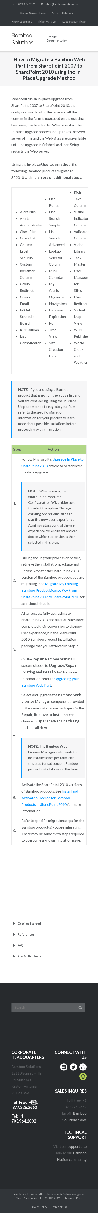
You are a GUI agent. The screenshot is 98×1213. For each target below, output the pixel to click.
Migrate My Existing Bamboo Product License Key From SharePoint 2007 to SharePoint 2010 (50, 590)
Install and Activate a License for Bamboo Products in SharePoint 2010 (49, 797)
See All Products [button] (29, 956)
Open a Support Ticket (33, 13)
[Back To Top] (85, 1200)
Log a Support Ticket (74, 21)
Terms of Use (59, 1206)
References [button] (26, 934)
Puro (79, 1198)
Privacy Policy (39, 1206)
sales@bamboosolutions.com (62, 4)
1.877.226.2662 (26, 4)
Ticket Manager (47, 21)
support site (77, 1146)
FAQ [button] (20, 945)
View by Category (62, 13)
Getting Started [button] (29, 923)
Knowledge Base (22, 21)
